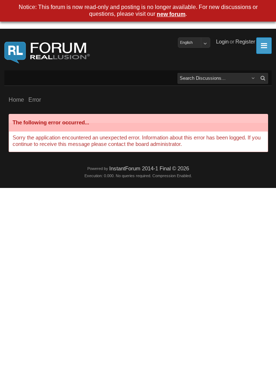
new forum (171, 14)
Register (245, 42)
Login (222, 42)
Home (16, 100)
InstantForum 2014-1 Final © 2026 (149, 168)
